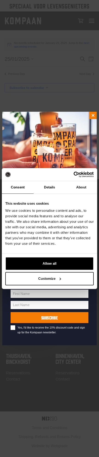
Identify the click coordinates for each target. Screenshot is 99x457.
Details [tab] (49, 187)
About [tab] (81, 187)
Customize (46, 278)
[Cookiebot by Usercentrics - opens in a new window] (73, 174)
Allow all (49, 263)
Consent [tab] (18, 187)
